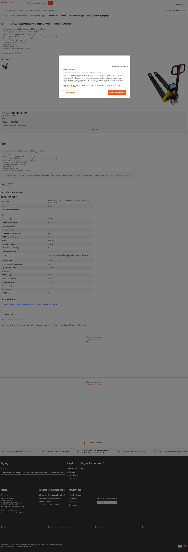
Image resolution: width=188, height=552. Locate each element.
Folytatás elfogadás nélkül (120, 66)
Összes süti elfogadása (117, 92)
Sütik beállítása (70, 92)
